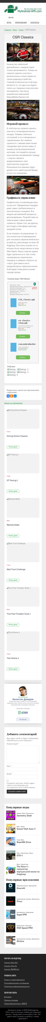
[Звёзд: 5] (12, 375)
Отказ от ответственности (14, 979)
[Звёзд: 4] (23, 372)
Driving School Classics (17, 436)
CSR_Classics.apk (26, 299)
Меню (11, 18)
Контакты (34, 22)
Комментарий (13, 744)
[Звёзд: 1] (12, 369)
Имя (9, 766)
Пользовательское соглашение (16, 983)
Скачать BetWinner (11, 969)
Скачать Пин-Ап (10, 966)
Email (9, 774)
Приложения (21, 22)
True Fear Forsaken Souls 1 (19, 614)
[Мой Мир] (15, 396)
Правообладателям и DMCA (15, 1003)
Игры (9, 22)
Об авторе (23, 719)
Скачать (22, 313)
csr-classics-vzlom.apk (24, 321)
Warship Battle (13, 525)
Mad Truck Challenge (16, 569)
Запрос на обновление (13, 403)
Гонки (8, 431)
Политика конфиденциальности (17, 986)
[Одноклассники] (11, 396)
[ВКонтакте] (8, 396)
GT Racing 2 (12, 480)
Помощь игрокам (11, 1000)
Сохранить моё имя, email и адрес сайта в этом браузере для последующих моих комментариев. (21, 785)
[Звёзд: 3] (12, 372)
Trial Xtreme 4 (13, 658)
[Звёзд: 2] (23, 369)
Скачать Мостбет (11, 962)
